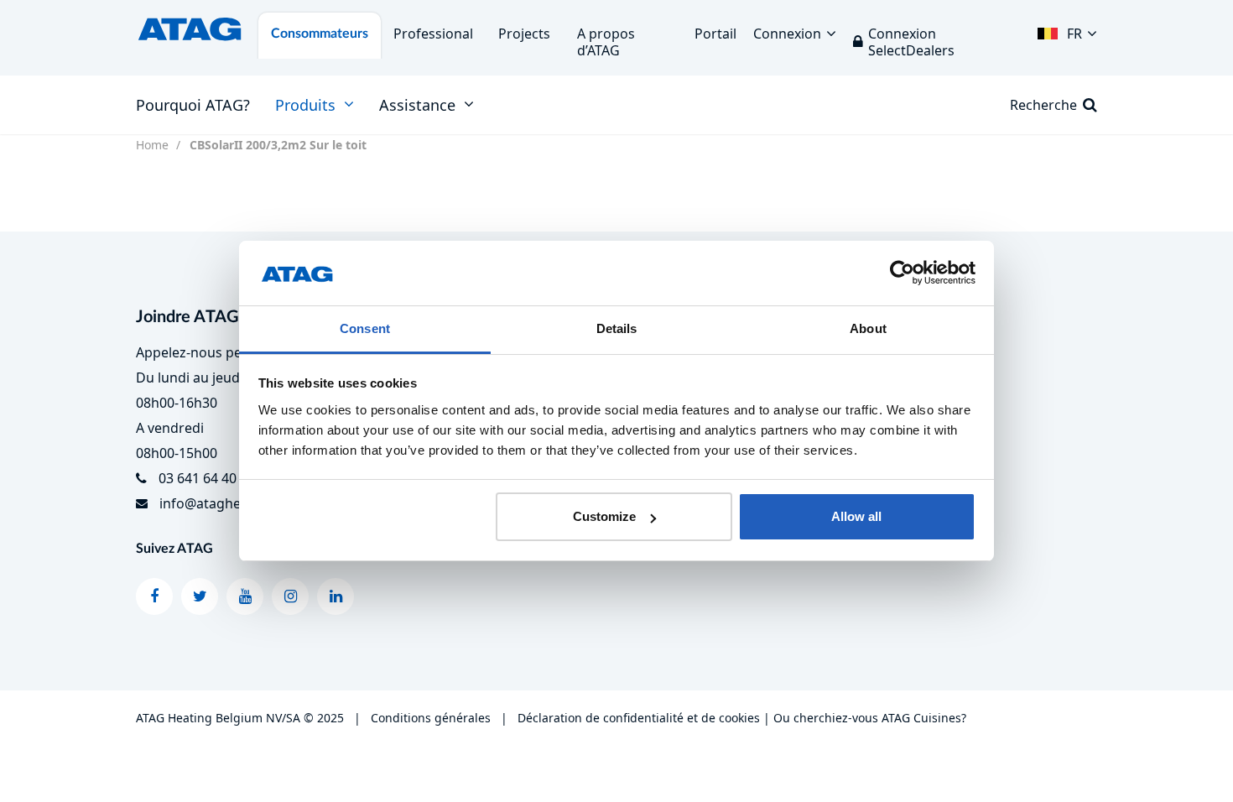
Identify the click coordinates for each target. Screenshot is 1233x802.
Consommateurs (319, 33)
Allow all (856, 516)
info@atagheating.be (226, 503)
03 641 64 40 (198, 478)
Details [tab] (616, 328)
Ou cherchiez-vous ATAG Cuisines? (869, 718)
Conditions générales (431, 718)
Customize (604, 516)
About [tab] (868, 328)
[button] (1067, 29)
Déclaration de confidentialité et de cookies (639, 718)
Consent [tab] (365, 328)
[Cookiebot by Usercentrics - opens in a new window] (902, 273)
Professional (433, 33)
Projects (524, 33)
